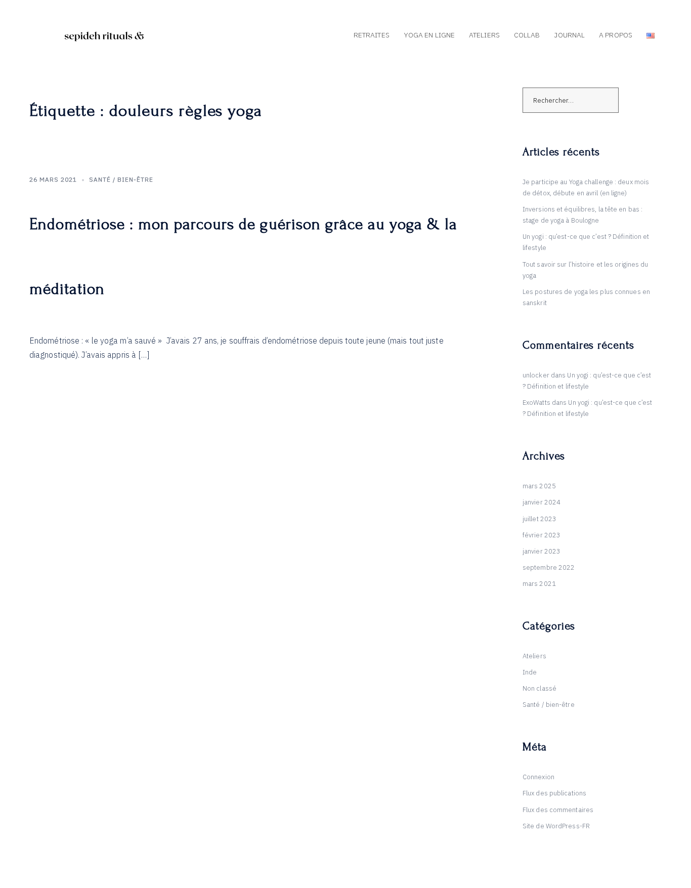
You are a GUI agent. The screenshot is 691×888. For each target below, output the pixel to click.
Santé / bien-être (121, 179)
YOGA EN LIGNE (429, 34)
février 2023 (541, 535)
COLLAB (527, 34)
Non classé (539, 688)
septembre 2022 (549, 567)
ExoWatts (536, 402)
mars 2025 (539, 486)
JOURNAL (569, 34)
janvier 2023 (541, 551)
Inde (530, 672)
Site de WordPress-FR (556, 826)
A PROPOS (615, 34)
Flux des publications (554, 793)
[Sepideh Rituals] (105, 34)
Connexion (538, 777)
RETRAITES (372, 34)
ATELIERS (484, 34)
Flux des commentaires (558, 810)
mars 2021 (539, 583)
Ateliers (534, 656)
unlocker (536, 375)
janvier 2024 (541, 502)
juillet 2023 (539, 519)
